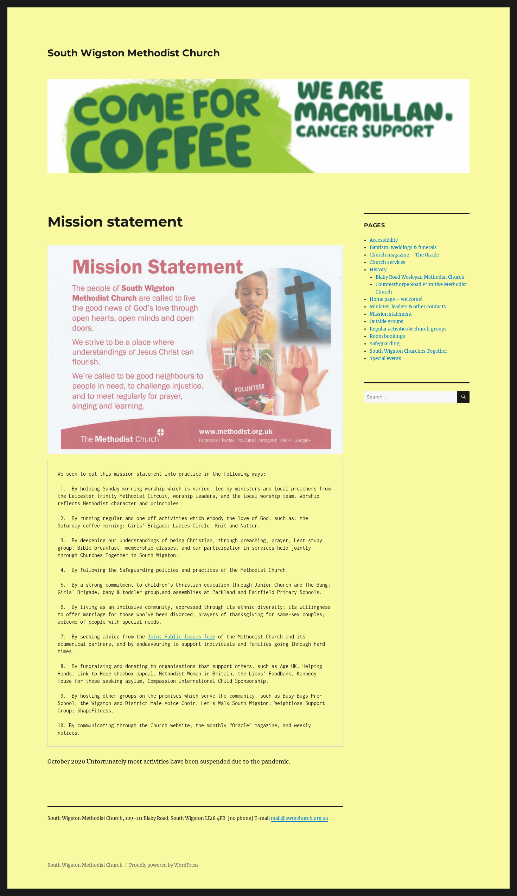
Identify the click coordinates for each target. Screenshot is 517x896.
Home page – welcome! (396, 299)
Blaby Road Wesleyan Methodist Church (420, 277)
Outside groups (386, 322)
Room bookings (387, 336)
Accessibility (384, 240)
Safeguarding (385, 344)
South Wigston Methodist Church (133, 53)
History (378, 270)
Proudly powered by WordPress (164, 865)
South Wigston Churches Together (408, 351)
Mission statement (391, 314)
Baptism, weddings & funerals (403, 248)
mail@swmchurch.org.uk (299, 818)
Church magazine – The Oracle (404, 255)
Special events (385, 359)
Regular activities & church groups (408, 329)
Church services (388, 262)
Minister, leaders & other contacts (408, 307)
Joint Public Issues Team (181, 636)
